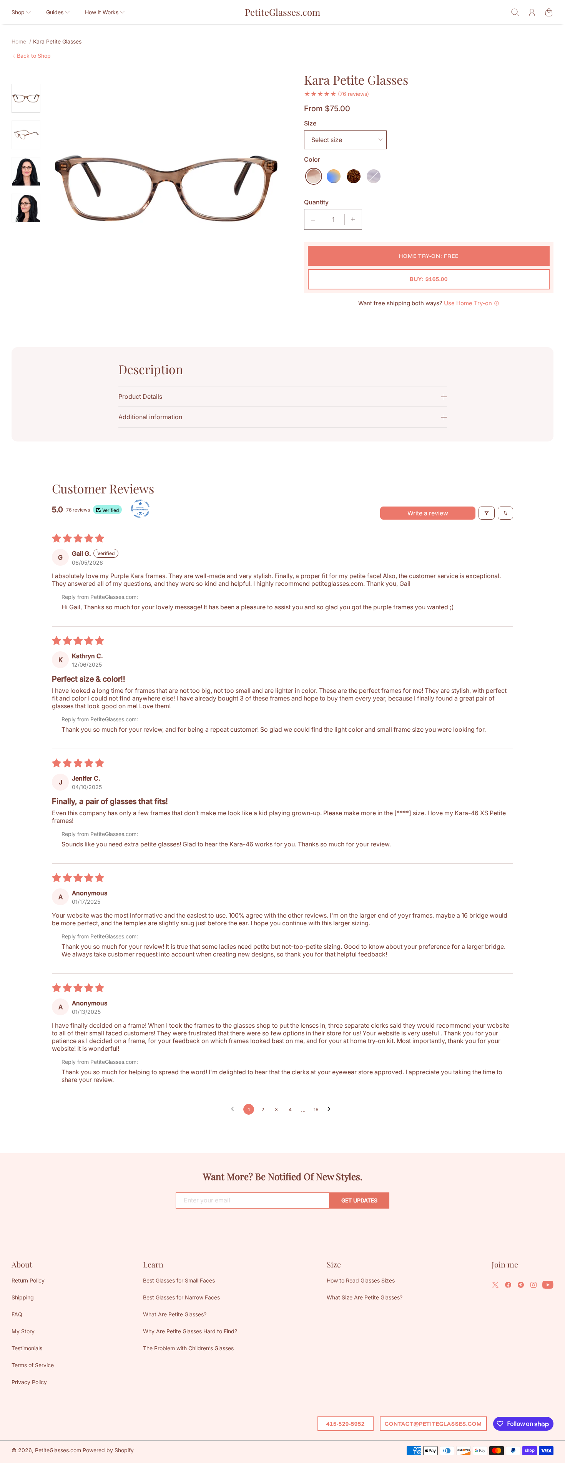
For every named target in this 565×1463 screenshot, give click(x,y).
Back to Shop (34, 55)
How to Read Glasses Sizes (361, 1280)
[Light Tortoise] (313, 176)
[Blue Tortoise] (333, 176)
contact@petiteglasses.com (433, 1423)
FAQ (17, 1314)
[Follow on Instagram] (533, 1285)
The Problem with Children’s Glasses (188, 1348)
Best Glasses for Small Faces (179, 1280)
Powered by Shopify (108, 1450)
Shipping (23, 1297)
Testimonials (27, 1348)
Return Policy (28, 1280)
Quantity (316, 202)
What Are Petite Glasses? (174, 1314)
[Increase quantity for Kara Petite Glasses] (353, 219)
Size (310, 123)
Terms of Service (33, 1365)
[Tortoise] (353, 176)
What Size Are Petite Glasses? (364, 1297)
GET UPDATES (359, 1200)
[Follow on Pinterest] (521, 1285)
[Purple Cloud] (373, 176)
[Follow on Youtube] (547, 1285)
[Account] (532, 12)
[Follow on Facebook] (508, 1285)
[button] (21, 12)
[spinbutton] (333, 219)
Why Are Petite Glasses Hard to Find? (190, 1331)
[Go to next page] (331, 1109)
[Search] (515, 12)
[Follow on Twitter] (495, 1285)
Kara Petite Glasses (57, 41)
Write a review (427, 513)
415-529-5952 (345, 1423)
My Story (23, 1331)
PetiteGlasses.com (58, 1450)
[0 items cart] (548, 12)
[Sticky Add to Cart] (531, 1440)
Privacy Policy (29, 1382)
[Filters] (487, 513)
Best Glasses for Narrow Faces (181, 1297)
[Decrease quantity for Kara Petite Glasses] (313, 219)
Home (19, 41)
